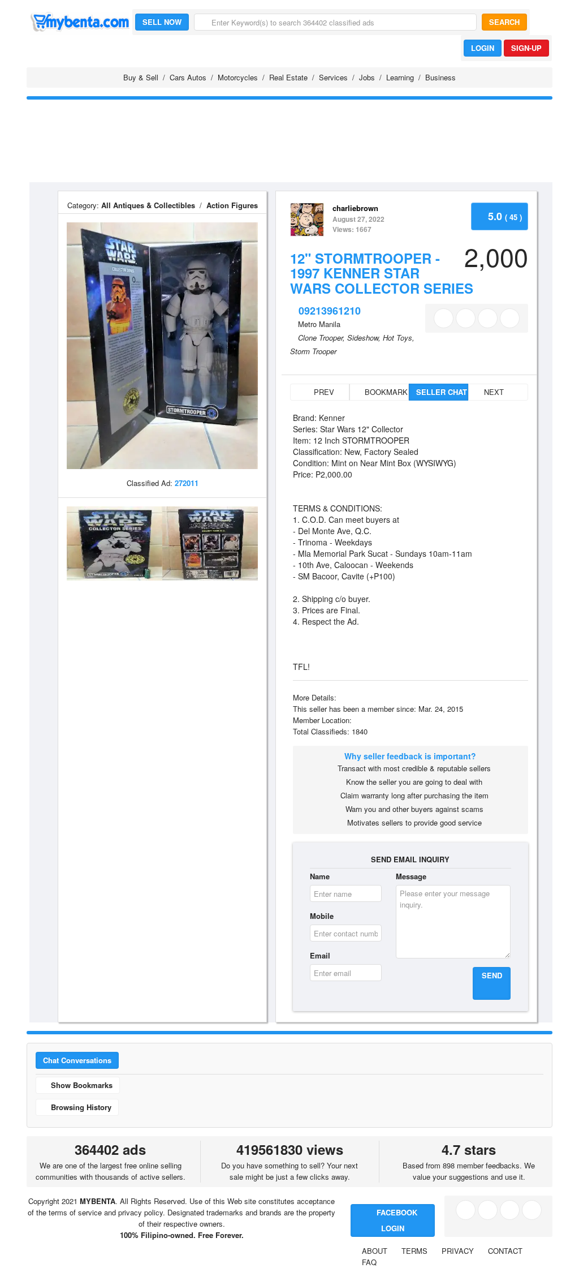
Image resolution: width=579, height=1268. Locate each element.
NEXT (495, 391)
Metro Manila (319, 324)
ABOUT (374, 1250)
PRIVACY (458, 1250)
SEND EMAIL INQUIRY (410, 859)
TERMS (414, 1250)
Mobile (322, 915)
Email (320, 955)
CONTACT (505, 1250)
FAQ (369, 1262)
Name (320, 876)
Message (411, 876)
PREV (323, 391)
